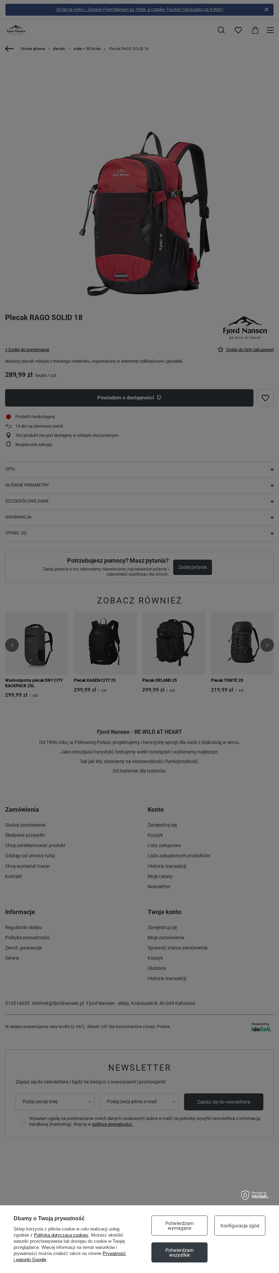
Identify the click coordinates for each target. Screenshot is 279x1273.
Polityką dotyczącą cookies (61, 1235)
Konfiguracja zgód (239, 1225)
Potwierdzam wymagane (179, 1226)
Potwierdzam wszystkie (179, 1252)
